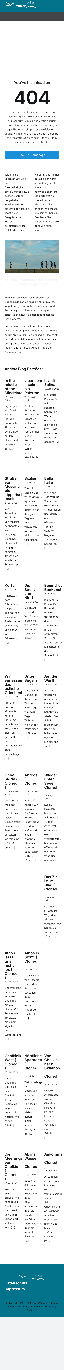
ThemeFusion (14, 1306)
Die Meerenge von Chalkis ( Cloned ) (14, 1166)
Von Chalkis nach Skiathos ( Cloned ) (52, 1068)
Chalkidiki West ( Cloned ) (13, 1062)
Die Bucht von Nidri (29, 591)
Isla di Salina (49, 382)
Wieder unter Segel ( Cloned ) (50, 783)
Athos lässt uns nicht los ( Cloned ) (11, 965)
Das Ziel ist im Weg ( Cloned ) (51, 885)
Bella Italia (48, 480)
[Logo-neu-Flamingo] (32, 1274)
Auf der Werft (51, 678)
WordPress (32, 1310)
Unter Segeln (30, 678)
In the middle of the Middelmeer (15, 386)
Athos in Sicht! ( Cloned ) (31, 959)
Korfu (10, 585)
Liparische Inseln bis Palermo (33, 386)
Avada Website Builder (44, 1303)
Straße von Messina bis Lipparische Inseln (15, 488)
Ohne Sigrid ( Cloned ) (11, 781)
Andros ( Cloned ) (30, 781)
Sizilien (30, 478)
